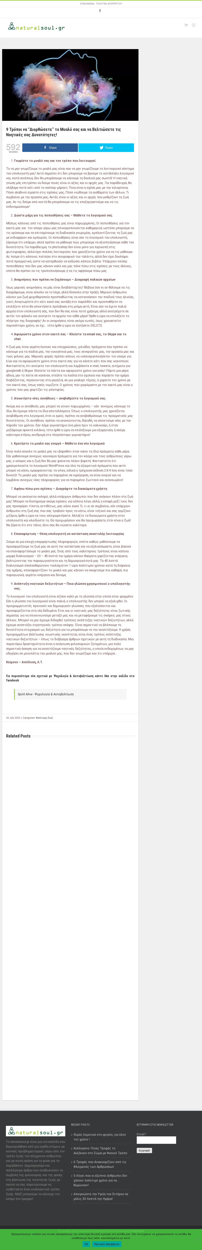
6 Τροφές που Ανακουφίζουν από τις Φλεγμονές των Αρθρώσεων (100, 1164)
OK (86, 1244)
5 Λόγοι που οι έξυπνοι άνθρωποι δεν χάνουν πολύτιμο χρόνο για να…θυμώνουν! (100, 1180)
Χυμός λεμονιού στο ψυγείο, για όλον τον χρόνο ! (100, 1137)
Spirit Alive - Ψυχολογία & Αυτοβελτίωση (46, 694)
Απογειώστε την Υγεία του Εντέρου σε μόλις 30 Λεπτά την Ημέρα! (101, 1196)
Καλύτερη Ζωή (44, 717)
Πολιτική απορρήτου (107, 1244)
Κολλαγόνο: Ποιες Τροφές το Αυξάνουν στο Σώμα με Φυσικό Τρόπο (100, 1150)
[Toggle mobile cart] (186, 25)
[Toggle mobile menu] (194, 25)
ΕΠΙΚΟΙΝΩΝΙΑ (87, 3)
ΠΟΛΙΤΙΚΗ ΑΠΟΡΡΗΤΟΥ (109, 3)
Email (142, 1134)
